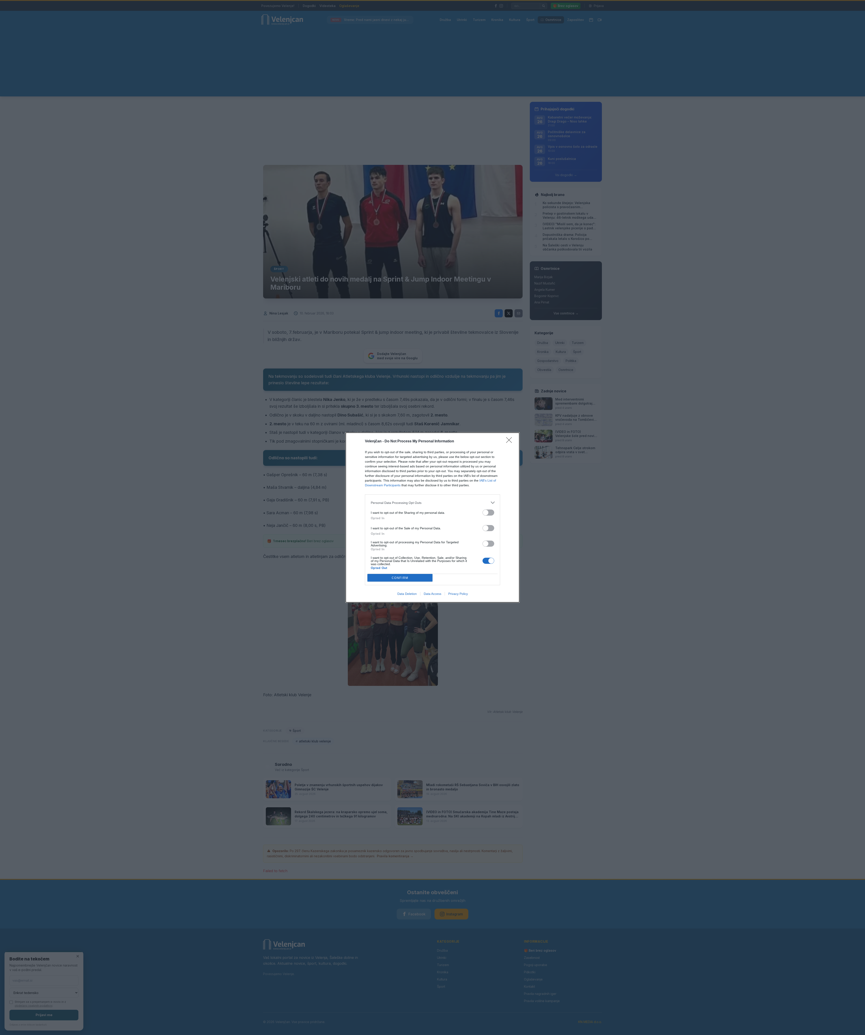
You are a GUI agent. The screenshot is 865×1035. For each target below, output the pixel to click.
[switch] (488, 513)
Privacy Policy (458, 594)
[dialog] (432, 517)
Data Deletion (407, 594)
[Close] (510, 441)
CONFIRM (400, 578)
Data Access (432, 594)
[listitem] (432, 502)
